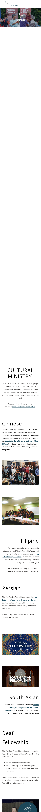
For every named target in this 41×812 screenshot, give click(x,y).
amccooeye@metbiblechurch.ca (23, 407)
